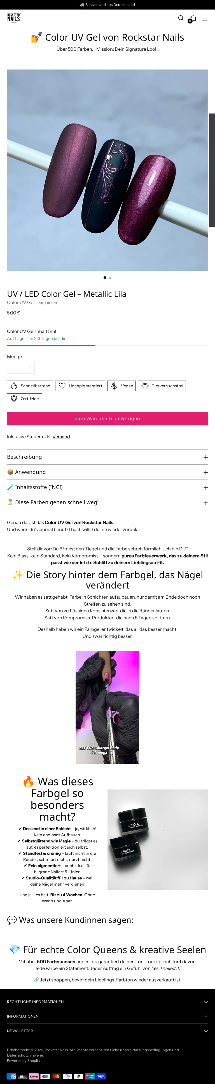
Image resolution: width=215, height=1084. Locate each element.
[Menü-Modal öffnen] (205, 18)
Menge (14, 356)
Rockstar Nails (56, 1050)
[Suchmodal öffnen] (181, 18)
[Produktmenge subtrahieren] (12, 368)
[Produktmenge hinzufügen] (29, 368)
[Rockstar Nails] (14, 18)
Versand (61, 436)
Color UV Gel (20, 302)
